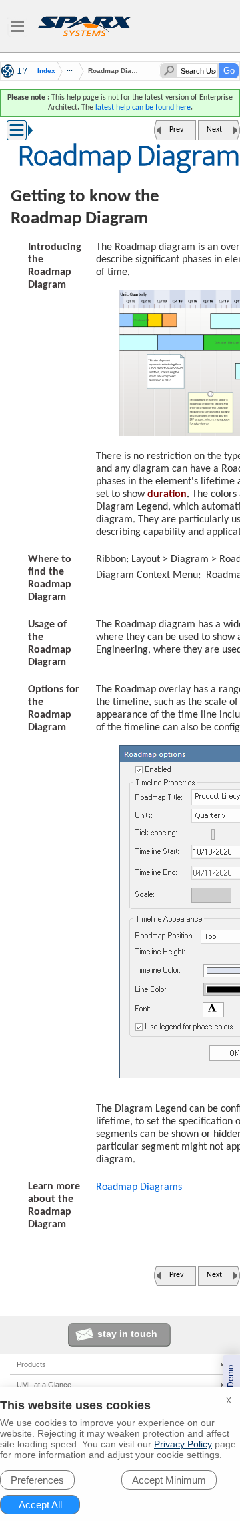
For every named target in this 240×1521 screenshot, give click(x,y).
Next (214, 130)
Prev (176, 130)
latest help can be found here (143, 108)
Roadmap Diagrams (139, 1187)
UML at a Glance (44, 1385)
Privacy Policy (183, 1444)
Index (46, 71)
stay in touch (127, 1333)
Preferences (37, 1480)
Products (31, 1364)
